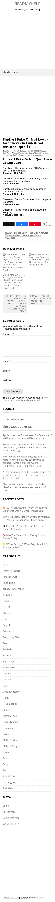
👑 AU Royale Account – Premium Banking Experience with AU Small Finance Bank (25, 509)
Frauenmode (9, 667)
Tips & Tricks (10, 776)
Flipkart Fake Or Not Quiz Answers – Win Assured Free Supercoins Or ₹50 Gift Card (14, 265)
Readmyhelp (27, 3)
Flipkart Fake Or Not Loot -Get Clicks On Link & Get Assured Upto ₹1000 (13, 284)
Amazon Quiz (10, 576)
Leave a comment (36, 155)
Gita (5, 685)
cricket (6, 619)
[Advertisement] (27, 39)
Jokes (6, 709)
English (7, 625)
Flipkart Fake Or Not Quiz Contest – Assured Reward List (40, 300)
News (6, 752)
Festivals (7, 649)
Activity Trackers (11, 570)
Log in (6, 805)
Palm (5, 758)
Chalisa (6, 613)
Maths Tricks (10, 740)
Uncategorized (10, 782)
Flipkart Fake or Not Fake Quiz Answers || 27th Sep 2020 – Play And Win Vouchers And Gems (15, 303)
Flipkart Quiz (9, 661)
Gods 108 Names (12, 691)
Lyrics (6, 734)
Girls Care (8, 679)
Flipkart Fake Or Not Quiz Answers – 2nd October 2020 (39, 262)
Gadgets (7, 673)
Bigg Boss (8, 607)
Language (8, 728)
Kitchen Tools (10, 715)
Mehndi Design (11, 746)
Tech (5, 770)
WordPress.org (11, 823)
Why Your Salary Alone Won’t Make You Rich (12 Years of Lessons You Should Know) (26, 518)
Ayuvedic (7, 594)
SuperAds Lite (11, 897)
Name (6, 361)
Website (7, 380)
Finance (7, 655)
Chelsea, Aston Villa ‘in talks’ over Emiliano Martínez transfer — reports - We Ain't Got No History (27, 487)
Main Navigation (11, 72)
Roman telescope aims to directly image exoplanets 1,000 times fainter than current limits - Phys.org (26, 447)
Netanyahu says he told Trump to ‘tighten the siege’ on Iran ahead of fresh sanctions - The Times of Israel (27, 475)
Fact (5, 643)
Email (6, 371)
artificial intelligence (13, 588)
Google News (21, 427)
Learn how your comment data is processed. (25, 399)
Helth (6, 697)
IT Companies (10, 703)
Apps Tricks (9, 582)
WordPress (38, 897)
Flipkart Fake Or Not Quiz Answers (16, 155)
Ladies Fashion (10, 721)
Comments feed (11, 817)
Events (6, 631)
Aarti (5, 564)
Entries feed (9, 811)
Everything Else (11, 637)
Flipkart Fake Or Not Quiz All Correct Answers (30, 153)
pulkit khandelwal (12, 151)
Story (5, 764)
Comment (8, 334)
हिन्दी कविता (8, 788)
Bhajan (6, 601)
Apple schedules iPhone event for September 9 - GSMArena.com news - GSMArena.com (27, 437)
